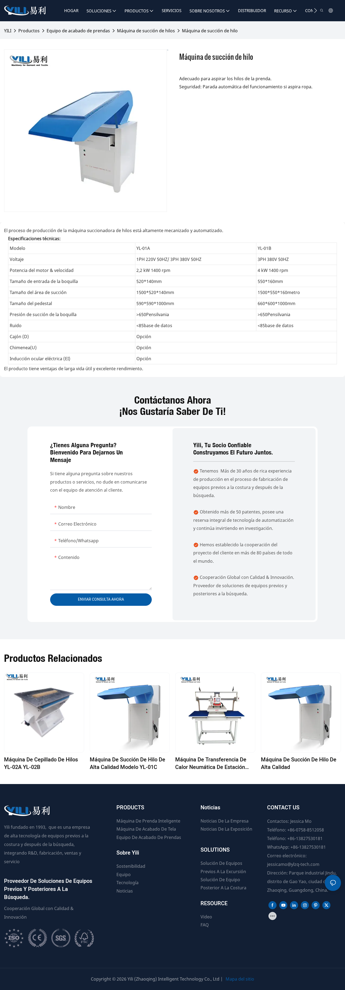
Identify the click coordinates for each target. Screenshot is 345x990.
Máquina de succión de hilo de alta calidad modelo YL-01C (127, 763)
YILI (7, 31)
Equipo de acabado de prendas (78, 31)
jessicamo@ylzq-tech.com (293, 864)
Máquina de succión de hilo (210, 31)
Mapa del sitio (240, 979)
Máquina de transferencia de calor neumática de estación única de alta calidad (210, 763)
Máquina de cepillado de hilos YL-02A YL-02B (41, 763)
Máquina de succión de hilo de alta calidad (298, 763)
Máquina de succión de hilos (146, 31)
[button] (315, 10)
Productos (29, 31)
